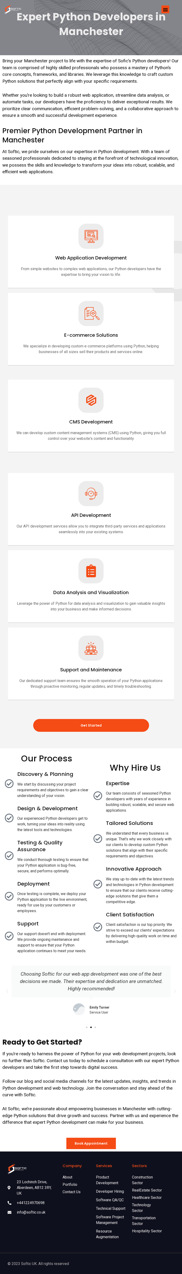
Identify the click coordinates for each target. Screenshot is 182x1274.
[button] (165, 9)
